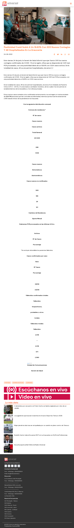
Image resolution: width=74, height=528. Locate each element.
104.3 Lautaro (8, 511)
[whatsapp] (65, 54)
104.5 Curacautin (9, 516)
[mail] (68, 54)
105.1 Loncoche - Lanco (11, 507)
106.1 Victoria (8, 514)
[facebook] (54, 54)
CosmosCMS (16, 526)
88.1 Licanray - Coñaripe (11, 509)
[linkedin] (61, 54)
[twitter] (57, 54)
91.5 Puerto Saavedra (10, 518)
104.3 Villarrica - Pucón (10, 505)
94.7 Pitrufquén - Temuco (11, 501)
